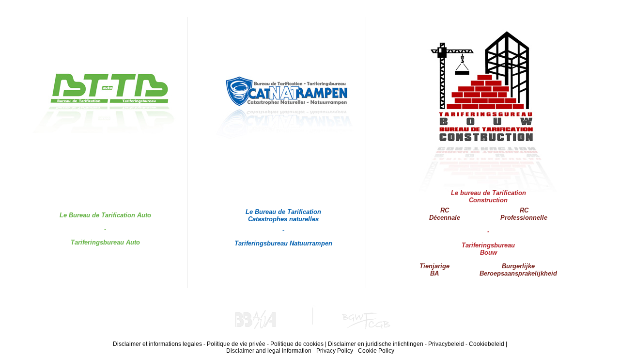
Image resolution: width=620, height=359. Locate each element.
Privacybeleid (446, 344)
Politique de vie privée (236, 344)
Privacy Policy (334, 350)
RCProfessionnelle (523, 214)
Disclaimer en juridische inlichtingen (375, 344)
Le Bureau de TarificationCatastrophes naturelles (283, 215)
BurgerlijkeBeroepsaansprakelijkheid (518, 269)
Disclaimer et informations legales (157, 344)
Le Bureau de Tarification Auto (105, 215)
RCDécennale (444, 214)
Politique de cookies (297, 344)
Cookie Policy (376, 350)
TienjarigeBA (434, 269)
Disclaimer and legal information (268, 350)
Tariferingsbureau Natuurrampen (283, 243)
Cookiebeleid (486, 344)
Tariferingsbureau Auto (105, 242)
